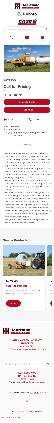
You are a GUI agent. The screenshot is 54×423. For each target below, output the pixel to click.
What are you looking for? (19, 29)
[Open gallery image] (27, 58)
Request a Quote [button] (27, 102)
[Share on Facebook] (5, 94)
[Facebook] (27, 402)
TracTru (36, 392)
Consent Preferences (10, 417)
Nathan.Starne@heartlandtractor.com (27, 382)
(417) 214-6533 (27, 379)
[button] (12, 37)
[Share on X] (10, 94)
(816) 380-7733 (27, 346)
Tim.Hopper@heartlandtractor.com (27, 349)
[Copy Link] (20, 94)
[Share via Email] (15, 94)
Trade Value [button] (27, 110)
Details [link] (13, 303)
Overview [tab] (27, 144)
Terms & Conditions (34, 411)
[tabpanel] (27, 58)
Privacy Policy (18, 411)
